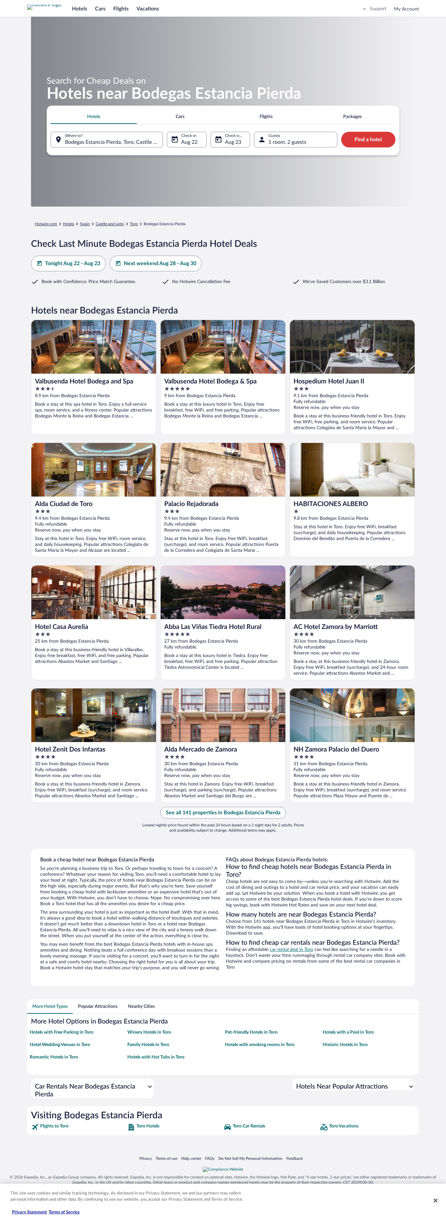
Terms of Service (64, 1212)
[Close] (435, 1200)
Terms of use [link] (166, 1158)
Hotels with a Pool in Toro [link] (348, 1032)
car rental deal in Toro (291, 949)
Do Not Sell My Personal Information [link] (250, 1158)
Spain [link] (85, 224)
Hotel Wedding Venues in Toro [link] (60, 1044)
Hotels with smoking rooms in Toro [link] (260, 1044)
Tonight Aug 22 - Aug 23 (72, 263)
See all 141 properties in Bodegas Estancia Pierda (223, 812)
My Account (406, 9)
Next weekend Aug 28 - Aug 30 (160, 263)
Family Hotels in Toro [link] (148, 1044)
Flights (121, 8)
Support (378, 9)
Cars (100, 8)
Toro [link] (134, 224)
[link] (78, 1127)
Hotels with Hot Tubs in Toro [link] (155, 1057)
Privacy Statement (29, 1212)
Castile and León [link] (110, 224)
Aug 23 (233, 142)
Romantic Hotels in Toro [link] (54, 1057)
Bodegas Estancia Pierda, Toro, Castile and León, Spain (114, 142)
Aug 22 (189, 142)
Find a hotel (368, 139)
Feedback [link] (294, 1158)
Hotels (79, 8)
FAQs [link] (210, 1158)
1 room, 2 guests (287, 142)
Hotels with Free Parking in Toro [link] (61, 1032)
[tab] (94, 117)
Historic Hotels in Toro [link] (345, 1044)
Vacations (147, 8)
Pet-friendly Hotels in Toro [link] (251, 1032)
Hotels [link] (68, 224)
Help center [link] (191, 1158)
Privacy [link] (145, 1158)
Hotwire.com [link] (46, 224)
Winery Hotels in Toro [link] (149, 1032)
